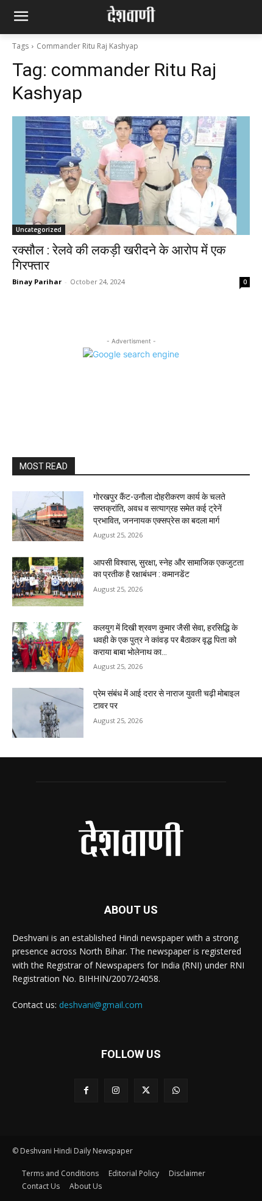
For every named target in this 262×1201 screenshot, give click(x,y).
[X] (146, 1090)
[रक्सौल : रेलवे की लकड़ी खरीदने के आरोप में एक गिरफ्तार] (131, 175)
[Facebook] (86, 1090)
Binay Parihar (37, 281)
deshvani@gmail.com (101, 1004)
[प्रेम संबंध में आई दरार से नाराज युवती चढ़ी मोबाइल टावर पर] (47, 713)
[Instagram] (116, 1090)
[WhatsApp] (176, 1090)
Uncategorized (39, 229)
